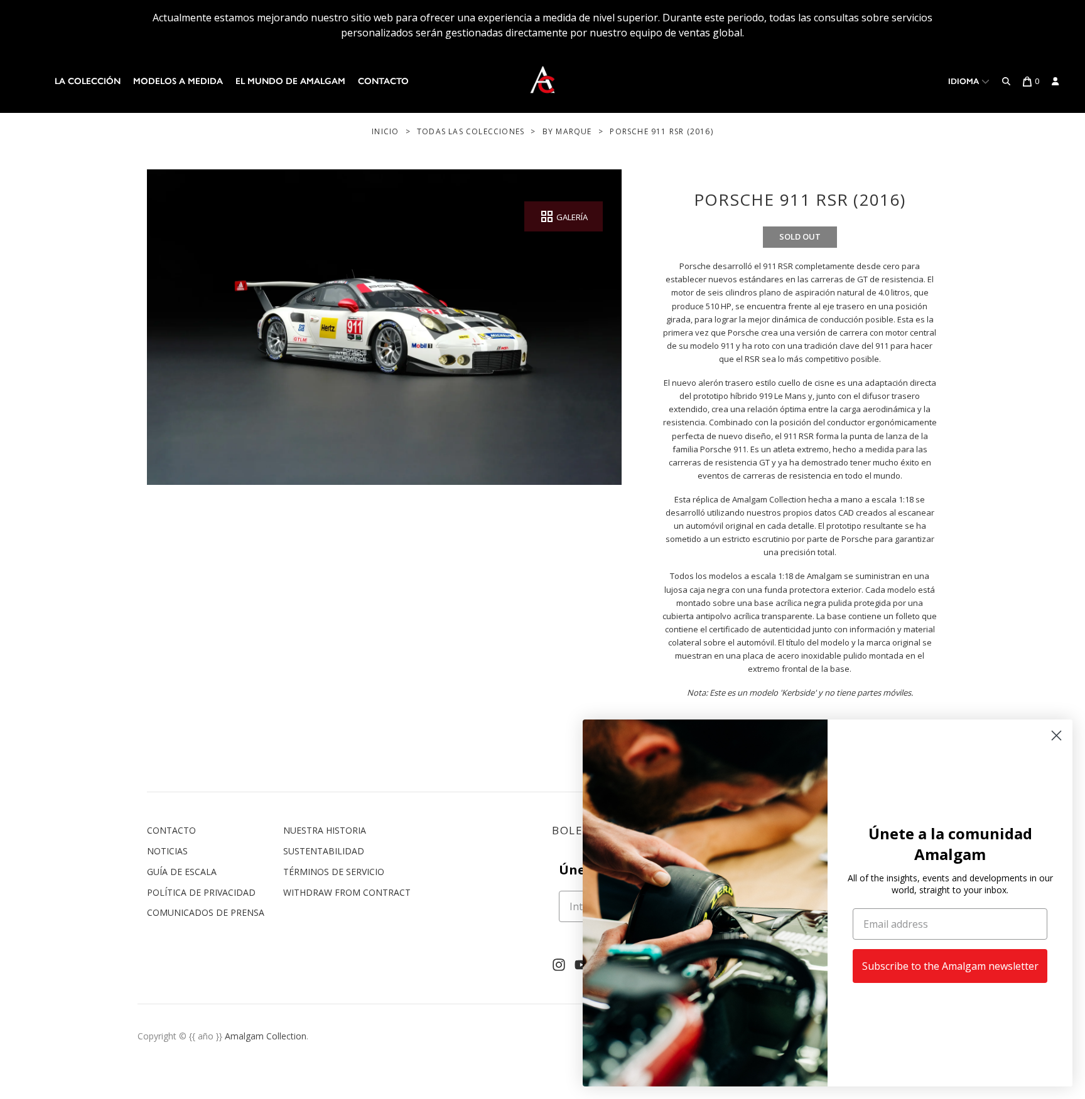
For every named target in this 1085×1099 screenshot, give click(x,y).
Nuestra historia (324, 830)
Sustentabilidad (323, 851)
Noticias (167, 851)
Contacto (383, 81)
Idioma (964, 81)
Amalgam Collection (265, 1036)
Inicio (385, 131)
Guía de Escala (182, 872)
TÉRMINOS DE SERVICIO (333, 872)
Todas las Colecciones (470, 131)
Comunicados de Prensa (205, 912)
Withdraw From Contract (347, 892)
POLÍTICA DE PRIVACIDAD (201, 892)
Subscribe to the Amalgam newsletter (950, 966)
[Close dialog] (1056, 735)
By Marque (567, 131)
